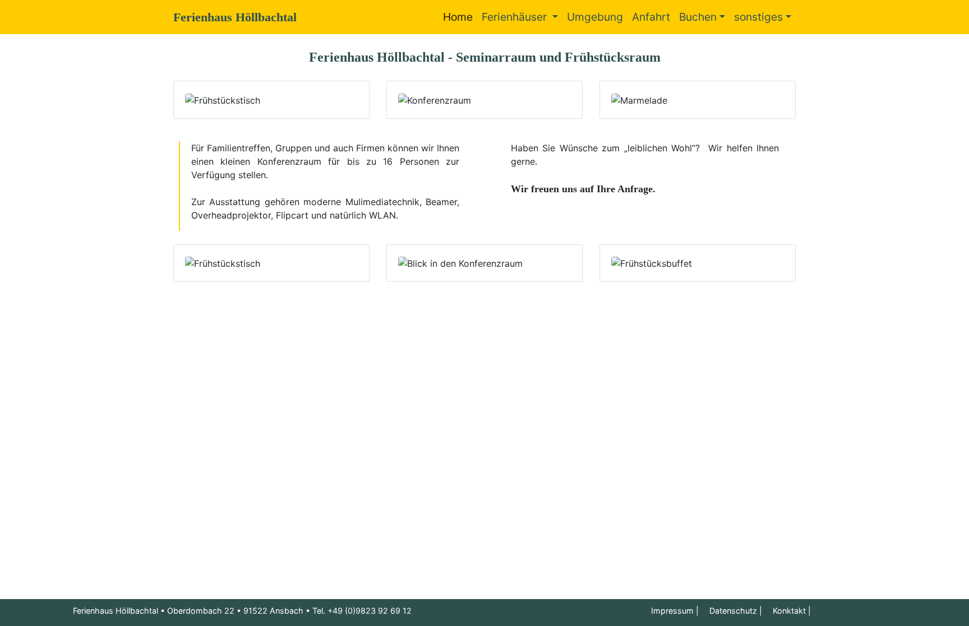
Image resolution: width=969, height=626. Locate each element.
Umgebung (595, 17)
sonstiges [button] (758, 17)
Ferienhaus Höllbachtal (235, 17)
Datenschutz (732, 610)
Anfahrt (651, 17)
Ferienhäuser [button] (516, 17)
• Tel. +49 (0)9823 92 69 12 (359, 610)
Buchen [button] (698, 17)
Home (460, 17)
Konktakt (788, 610)
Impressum (671, 610)
